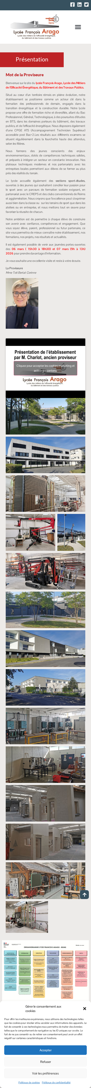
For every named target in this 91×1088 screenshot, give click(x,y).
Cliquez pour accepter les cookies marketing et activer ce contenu (46, 368)
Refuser (45, 1062)
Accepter (46, 1050)
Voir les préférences (45, 1073)
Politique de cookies (29, 1082)
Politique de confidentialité (56, 1082)
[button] (85, 1009)
